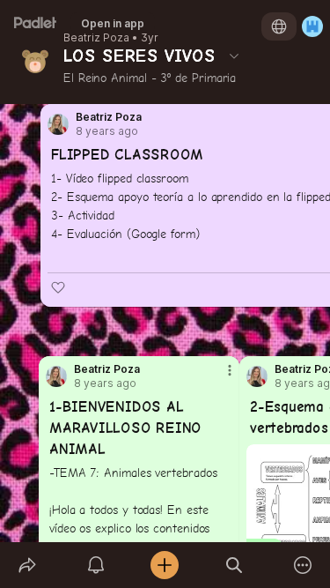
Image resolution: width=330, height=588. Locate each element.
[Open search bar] (234, 565)
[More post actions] (218, 377)
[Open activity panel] (96, 565)
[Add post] (164, 565)
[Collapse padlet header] (234, 55)
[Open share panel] (27, 565)
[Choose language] (279, 26)
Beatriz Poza (96, 38)
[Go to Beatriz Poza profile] (257, 376)
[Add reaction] (58, 287)
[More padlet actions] (302, 565)
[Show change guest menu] (312, 26)
